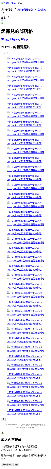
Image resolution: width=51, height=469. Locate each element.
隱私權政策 (20, 427)
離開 (16, 465)
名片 (26, 40)
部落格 (16, 40)
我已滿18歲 (7, 465)
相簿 (7, 40)
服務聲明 (31, 427)
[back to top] (3, 419)
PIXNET (15, 425)
